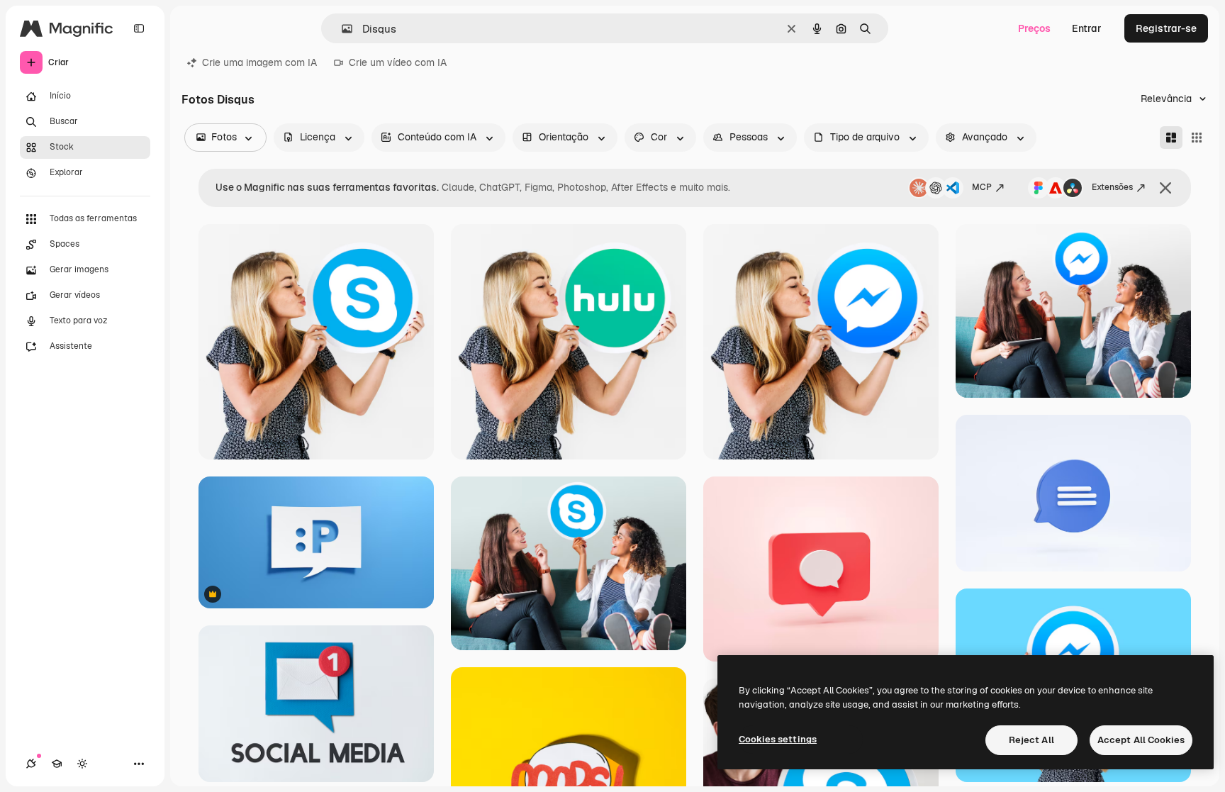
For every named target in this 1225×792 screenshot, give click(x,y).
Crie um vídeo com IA (398, 62)
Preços (1034, 28)
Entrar (1087, 28)
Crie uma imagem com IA (259, 62)
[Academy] (56, 763)
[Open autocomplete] (341, 28)
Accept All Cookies (1141, 740)
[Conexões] (31, 763)
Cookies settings (778, 739)
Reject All (1031, 740)
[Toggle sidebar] (139, 28)
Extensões (1112, 187)
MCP (982, 187)
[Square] (1196, 137)
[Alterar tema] (82, 763)
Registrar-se (1166, 28)
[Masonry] (1171, 137)
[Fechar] (1165, 187)
